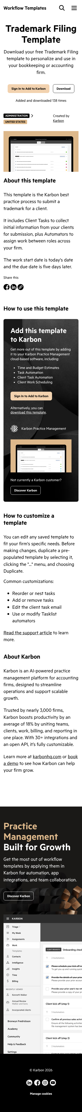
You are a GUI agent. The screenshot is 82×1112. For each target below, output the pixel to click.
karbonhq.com (47, 756)
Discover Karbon (25, 490)
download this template (28, 412)
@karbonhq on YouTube (45, 1083)
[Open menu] (74, 8)
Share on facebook (6, 287)
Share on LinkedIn (13, 287)
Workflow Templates (24, 8)
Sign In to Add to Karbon (28, 88)
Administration (16, 116)
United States (15, 122)
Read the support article (27, 632)
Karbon (58, 120)
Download (64, 88)
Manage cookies (41, 1093)
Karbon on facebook (37, 1083)
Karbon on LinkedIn (29, 1083)
